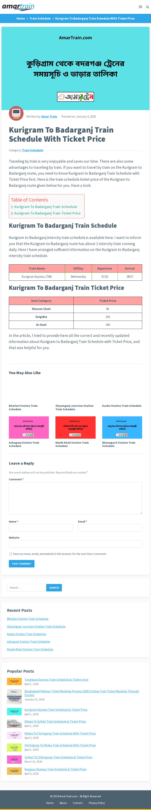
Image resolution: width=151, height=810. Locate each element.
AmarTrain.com (68, 796)
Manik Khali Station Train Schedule (72, 444)
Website (14, 537)
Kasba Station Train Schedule (121, 405)
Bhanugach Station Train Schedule (118, 444)
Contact (78, 803)
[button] (140, 7)
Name (13, 521)
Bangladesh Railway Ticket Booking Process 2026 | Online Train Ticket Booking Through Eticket (81, 693)
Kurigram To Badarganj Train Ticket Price (47, 213)
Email (82, 521)
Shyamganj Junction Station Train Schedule (74, 407)
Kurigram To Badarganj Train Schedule (45, 206)
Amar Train (49, 117)
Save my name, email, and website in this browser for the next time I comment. (60, 554)
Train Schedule (40, 18)
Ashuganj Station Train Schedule (24, 444)
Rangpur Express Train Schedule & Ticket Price (55, 769)
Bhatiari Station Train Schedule (23, 407)
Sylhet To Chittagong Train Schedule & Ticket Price (58, 757)
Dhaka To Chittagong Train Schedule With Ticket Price (60, 733)
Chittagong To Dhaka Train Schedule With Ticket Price (60, 745)
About (63, 803)
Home (21, 18)
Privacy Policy (97, 803)
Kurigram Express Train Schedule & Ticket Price (55, 710)
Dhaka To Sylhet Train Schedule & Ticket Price (55, 721)
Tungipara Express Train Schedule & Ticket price (56, 680)
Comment (16, 479)
